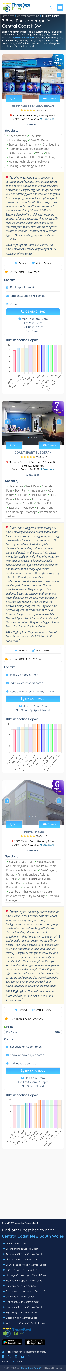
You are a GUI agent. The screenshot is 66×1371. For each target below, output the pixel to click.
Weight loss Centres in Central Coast (26, 1323)
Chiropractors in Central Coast (22, 1259)
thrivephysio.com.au (23, 1063)
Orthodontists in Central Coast (22, 1301)
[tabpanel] (33, 76)
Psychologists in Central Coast (22, 1312)
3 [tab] (35, 90)
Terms (18, 1361)
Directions (48, 119)
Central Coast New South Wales (33, 1236)
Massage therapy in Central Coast (24, 1280)
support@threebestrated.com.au (29, 1351)
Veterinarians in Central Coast (22, 1248)
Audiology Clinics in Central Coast (24, 1254)
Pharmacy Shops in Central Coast (24, 1307)
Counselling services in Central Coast (26, 1264)
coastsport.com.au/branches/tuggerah (32, 691)
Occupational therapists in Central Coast (27, 1291)
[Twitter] (9, 1357)
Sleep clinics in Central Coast (21, 1317)
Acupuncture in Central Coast (21, 1243)
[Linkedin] (29, 1357)
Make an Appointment (24, 674)
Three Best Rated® (31, 1368)
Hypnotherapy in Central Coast (22, 1270)
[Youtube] (22, 1357)
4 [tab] (36, 437)
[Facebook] (3, 1357)
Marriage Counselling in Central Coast (26, 1275)
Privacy (7, 1361)
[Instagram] (16, 1357)
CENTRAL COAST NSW (28, 16)
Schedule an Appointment (26, 1046)
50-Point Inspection (23, 37)
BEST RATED (8, 16)
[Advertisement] (33, 1185)
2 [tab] (32, 90)
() (41, 110)
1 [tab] (29, 90)
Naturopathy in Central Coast (21, 1285)
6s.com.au (16, 304)
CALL (15, 98)
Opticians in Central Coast (20, 1296)
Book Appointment (22, 287)
